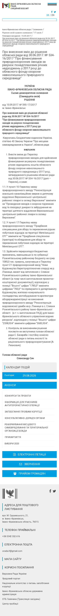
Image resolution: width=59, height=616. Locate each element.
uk (47, 15)
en (53, 15)
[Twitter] (55, 12)
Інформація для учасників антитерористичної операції (22, 404)
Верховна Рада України (14, 573)
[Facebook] (52, 12)
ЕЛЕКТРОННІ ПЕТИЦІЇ (32, 454)
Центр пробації (10, 603)
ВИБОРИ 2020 (12, 443)
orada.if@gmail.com (12, 551)
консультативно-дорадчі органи (25, 418)
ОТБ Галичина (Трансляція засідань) (21, 599)
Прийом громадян (32, 473)
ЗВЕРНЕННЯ (32, 464)
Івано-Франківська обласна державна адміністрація (22, 593)
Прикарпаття (13, 437)
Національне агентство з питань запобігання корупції (25, 585)
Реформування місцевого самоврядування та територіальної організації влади (26, 427)
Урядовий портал (11, 578)
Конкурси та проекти (18, 395)
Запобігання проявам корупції (23, 411)
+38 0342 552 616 (11, 536)
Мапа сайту (13, 559)
